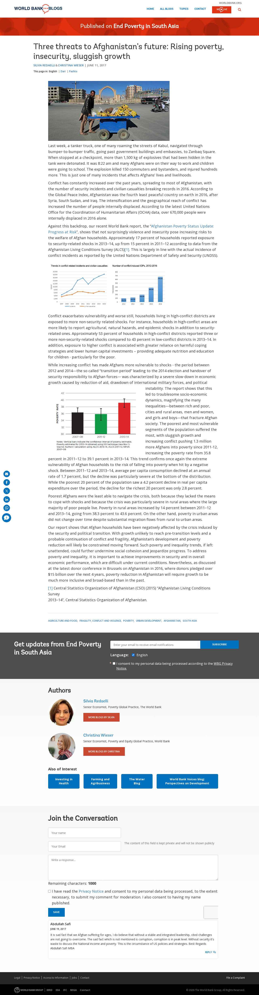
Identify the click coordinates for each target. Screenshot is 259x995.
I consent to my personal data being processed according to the (174, 666)
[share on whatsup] (6, 508)
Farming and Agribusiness (100, 781)
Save (56, 912)
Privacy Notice (91, 891)
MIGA (73, 990)
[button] (239, 9)
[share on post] (6, 491)
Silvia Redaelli (44, 65)
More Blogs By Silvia (101, 717)
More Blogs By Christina (104, 751)
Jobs (74, 977)
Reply (208, 952)
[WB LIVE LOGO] (221, 10)
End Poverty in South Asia (146, 26)
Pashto (73, 71)
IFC (65, 990)
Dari (63, 71)
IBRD (49, 990)
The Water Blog (137, 781)
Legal (17, 977)
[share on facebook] (6, 482)
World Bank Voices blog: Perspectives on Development (187, 781)
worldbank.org (230, 3)
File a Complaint (235, 977)
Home (150, 9)
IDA (58, 990)
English (53, 71)
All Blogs (166, 9)
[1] (127, 249)
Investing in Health (63, 781)
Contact (200, 9)
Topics (183, 9)
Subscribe (219, 644)
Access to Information (55, 977)
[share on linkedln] (6, 499)
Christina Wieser (71, 65)
